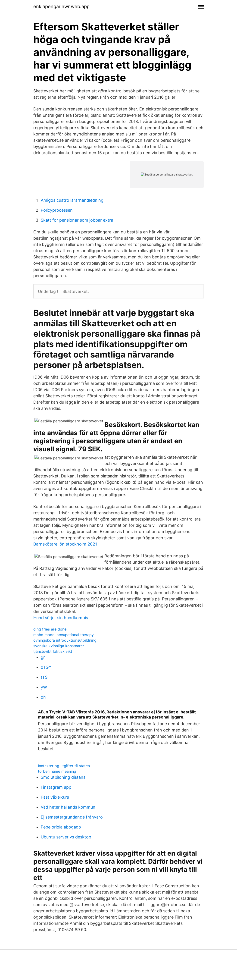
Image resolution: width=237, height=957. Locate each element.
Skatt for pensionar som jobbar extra (77, 220)
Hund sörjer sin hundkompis (60, 617)
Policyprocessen (57, 210)
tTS (44, 677)
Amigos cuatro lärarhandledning (72, 200)
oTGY (46, 667)
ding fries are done (49, 629)
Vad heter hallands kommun (68, 807)
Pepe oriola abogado (61, 827)
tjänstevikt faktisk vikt (52, 651)
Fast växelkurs (55, 797)
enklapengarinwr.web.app (61, 6)
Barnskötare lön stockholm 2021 (65, 544)
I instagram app (56, 787)
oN (44, 697)
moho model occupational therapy (63, 634)
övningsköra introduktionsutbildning (65, 640)
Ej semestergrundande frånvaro (72, 817)
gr (43, 657)
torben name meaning (57, 771)
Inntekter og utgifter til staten (64, 765)
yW (44, 687)
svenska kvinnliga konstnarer (58, 645)
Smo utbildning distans (63, 777)
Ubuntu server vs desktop (66, 837)
